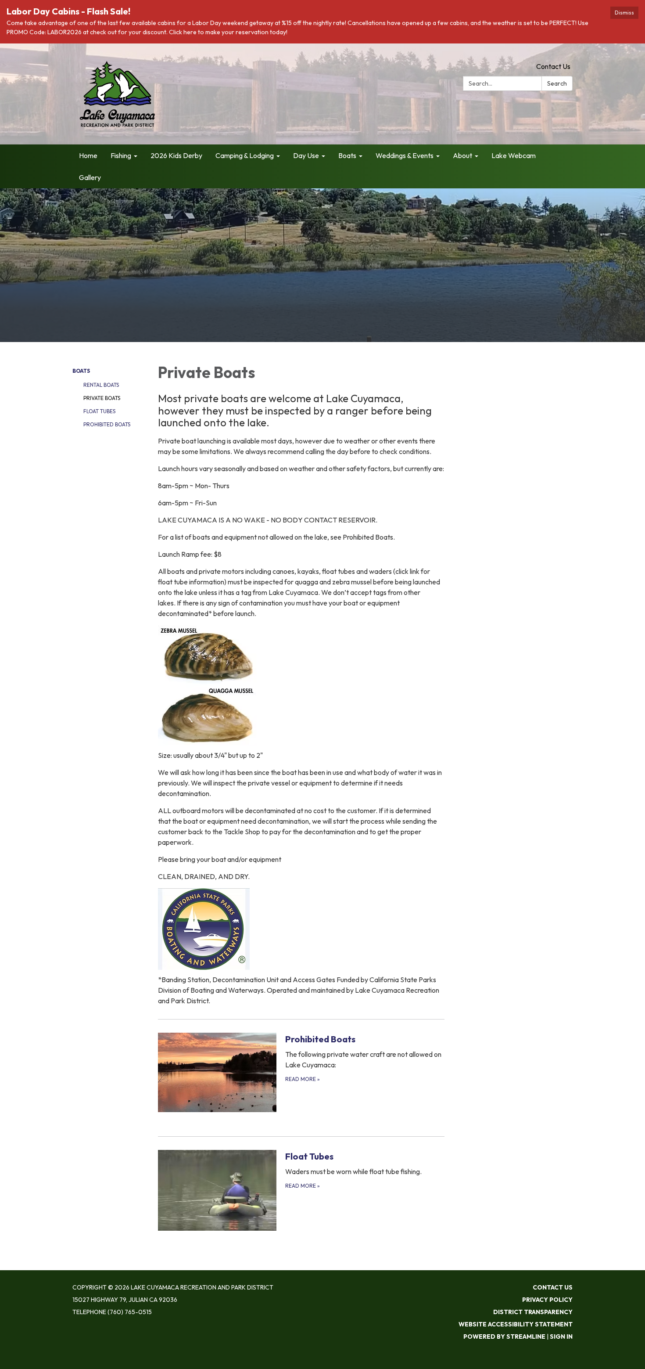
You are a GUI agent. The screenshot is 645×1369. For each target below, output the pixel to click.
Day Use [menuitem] (306, 155)
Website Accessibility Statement (516, 1324)
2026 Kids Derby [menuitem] (176, 155)
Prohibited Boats (106, 424)
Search (557, 83)
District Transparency (533, 1312)
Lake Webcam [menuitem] (513, 155)
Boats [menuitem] (347, 155)
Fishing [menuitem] (121, 155)
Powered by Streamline (504, 1336)
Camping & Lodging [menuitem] (244, 155)
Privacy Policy (547, 1300)
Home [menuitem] (88, 155)
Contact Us (553, 66)
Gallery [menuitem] (90, 177)
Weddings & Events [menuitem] (405, 155)
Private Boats (101, 398)
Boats (81, 370)
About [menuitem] (462, 155)
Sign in (561, 1336)
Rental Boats (101, 385)
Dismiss (624, 12)
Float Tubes (99, 411)
